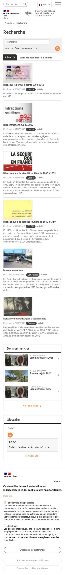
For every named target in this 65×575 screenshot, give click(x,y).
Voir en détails (30, 405)
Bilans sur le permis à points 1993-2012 (23, 85)
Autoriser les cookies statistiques (32, 560)
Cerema (31, 323)
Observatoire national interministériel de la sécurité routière (45, 13)
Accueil (8, 23)
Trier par (9, 48)
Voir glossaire (31, 456)
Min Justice (33, 275)
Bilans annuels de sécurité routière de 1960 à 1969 (29, 222)
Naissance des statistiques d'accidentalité (24, 319)
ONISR (31, 89)
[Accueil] (12, 13)
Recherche (21, 23)
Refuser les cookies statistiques (32, 568)
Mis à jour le (14, 89)
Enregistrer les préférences (33, 550)
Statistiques (12, 526)
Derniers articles (18, 348)
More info (7, 496)
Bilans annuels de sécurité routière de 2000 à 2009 (29, 173)
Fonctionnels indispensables (20, 503)
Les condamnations (13, 270)
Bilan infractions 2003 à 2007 (18, 125)
